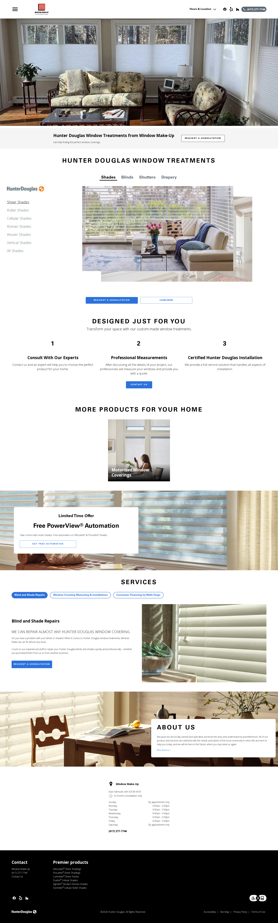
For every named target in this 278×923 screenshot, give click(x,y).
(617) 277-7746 (118, 831)
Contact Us (139, 385)
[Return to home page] (71, 9)
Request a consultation (32, 664)
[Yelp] (231, 9)
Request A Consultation (112, 300)
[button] (15, 9)
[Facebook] (224, 9)
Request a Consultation (203, 138)
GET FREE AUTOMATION (47, 544)
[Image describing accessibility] (257, 898)
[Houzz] (237, 9)
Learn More (166, 300)
